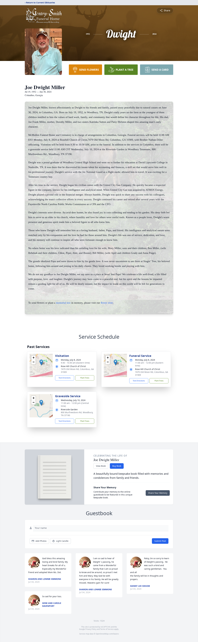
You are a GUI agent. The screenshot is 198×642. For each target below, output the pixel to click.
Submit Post (160, 541)
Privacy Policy (90, 629)
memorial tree (63, 302)
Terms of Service (107, 629)
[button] (41, 362)
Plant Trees (84, 378)
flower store (107, 302)
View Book (101, 466)
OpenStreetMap (102, 634)
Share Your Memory (157, 493)
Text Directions (65, 378)
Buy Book (116, 466)
